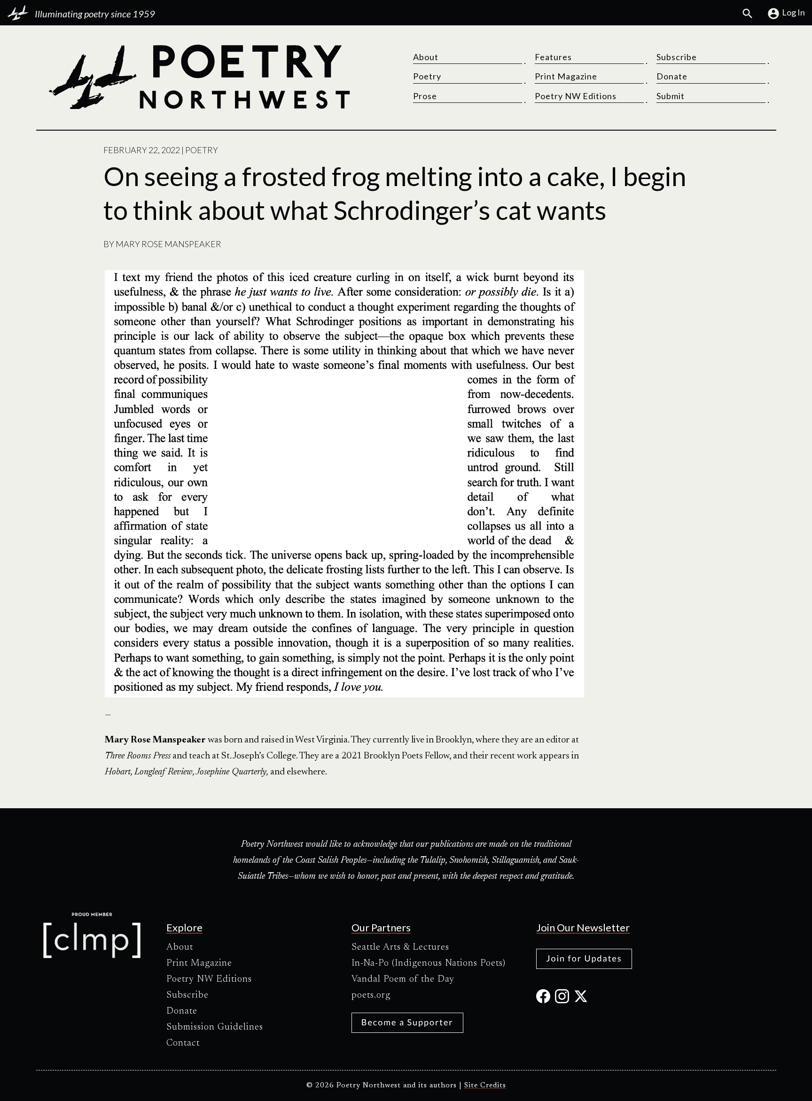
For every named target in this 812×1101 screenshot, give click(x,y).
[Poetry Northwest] (198, 77)
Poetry (427, 76)
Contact (183, 1043)
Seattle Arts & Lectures (400, 947)
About (425, 57)
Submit (670, 96)
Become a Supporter (407, 1022)
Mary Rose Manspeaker (168, 244)
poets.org (370, 995)
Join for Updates (584, 958)
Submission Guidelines (214, 1027)
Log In (793, 12)
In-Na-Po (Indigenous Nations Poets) (428, 963)
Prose (425, 96)
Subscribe (676, 57)
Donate (671, 76)
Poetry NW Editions (576, 96)
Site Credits (485, 1085)
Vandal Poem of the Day (402, 979)
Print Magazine (566, 76)
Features (553, 57)
